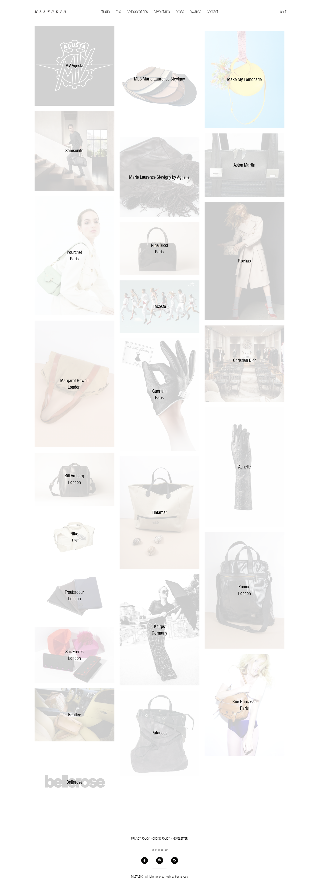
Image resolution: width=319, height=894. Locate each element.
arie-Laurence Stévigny (165, 79)
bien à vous (181, 877)
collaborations (137, 11)
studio (105, 11)
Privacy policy (140, 839)
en (282, 11)
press (180, 11)
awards (195, 11)
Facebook (144, 860)
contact (212, 11)
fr (286, 11)
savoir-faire (162, 11)
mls (118, 11)
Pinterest (159, 860)
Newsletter (180, 839)
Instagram (174, 860)
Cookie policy (161, 839)
